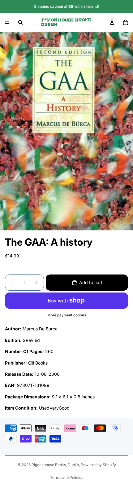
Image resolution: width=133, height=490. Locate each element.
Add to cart (90, 282)
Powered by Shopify (98, 464)
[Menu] (7, 22)
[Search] (20, 22)
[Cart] (125, 22)
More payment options (66, 315)
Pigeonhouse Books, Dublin (55, 464)
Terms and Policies (66, 477)
